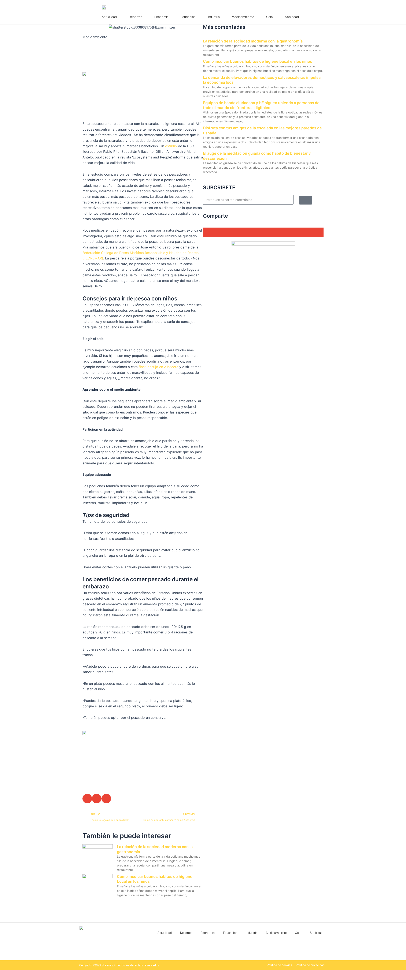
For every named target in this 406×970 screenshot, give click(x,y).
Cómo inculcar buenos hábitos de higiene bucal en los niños (257, 61)
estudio (171, 146)
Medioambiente (243, 17)
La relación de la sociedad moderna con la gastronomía (253, 41)
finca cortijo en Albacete (158, 367)
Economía (161, 17)
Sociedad (292, 17)
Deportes (135, 17)
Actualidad (109, 17)
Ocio (269, 17)
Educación (188, 17)
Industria (214, 17)
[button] (87, 798)
